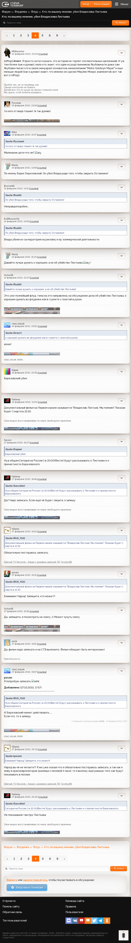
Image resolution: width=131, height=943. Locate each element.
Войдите (12, 880)
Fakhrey (16, 399)
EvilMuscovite (11, 219)
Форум (6, 11)
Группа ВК (66, 562)
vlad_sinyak (18, 323)
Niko (14, 132)
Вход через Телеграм (29, 887)
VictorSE (8, 275)
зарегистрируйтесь (35, 880)
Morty (15, 165)
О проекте (9, 900)
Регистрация (101, 4)
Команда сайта (75, 900)
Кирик (15, 370)
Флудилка (21, 11)
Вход (86, 4)
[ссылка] (43, 54)
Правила (71, 906)
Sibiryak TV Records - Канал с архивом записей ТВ (32, 562)
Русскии (16, 103)
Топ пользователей (15, 920)
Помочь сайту (11, 906)
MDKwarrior (18, 51)
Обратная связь (12, 912)
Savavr (8, 440)
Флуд (34, 11)
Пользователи (74, 912)
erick (14, 641)
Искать (122, 23)
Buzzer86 (9, 186)
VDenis (15, 529)
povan (15, 572)
